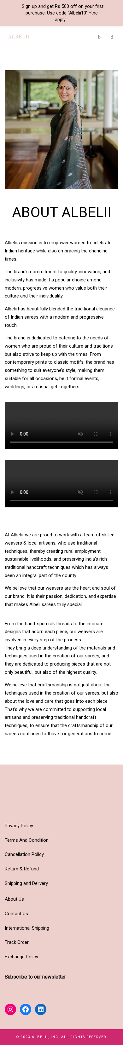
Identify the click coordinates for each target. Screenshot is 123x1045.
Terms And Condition (27, 840)
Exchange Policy (21, 957)
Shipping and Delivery (26, 883)
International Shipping (27, 928)
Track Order (17, 942)
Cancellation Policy (24, 854)
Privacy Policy (19, 825)
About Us (14, 899)
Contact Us (16, 913)
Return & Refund (22, 869)
